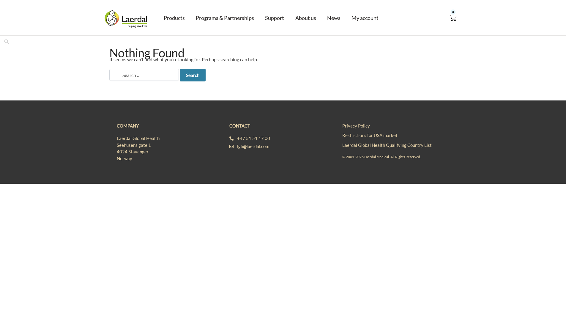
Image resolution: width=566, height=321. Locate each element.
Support (274, 18)
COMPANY (128, 125)
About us (305, 18)
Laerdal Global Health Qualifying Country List (387, 145)
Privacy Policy (356, 125)
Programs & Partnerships (225, 18)
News (333, 18)
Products (174, 18)
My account (365, 18)
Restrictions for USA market (370, 135)
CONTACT (239, 125)
